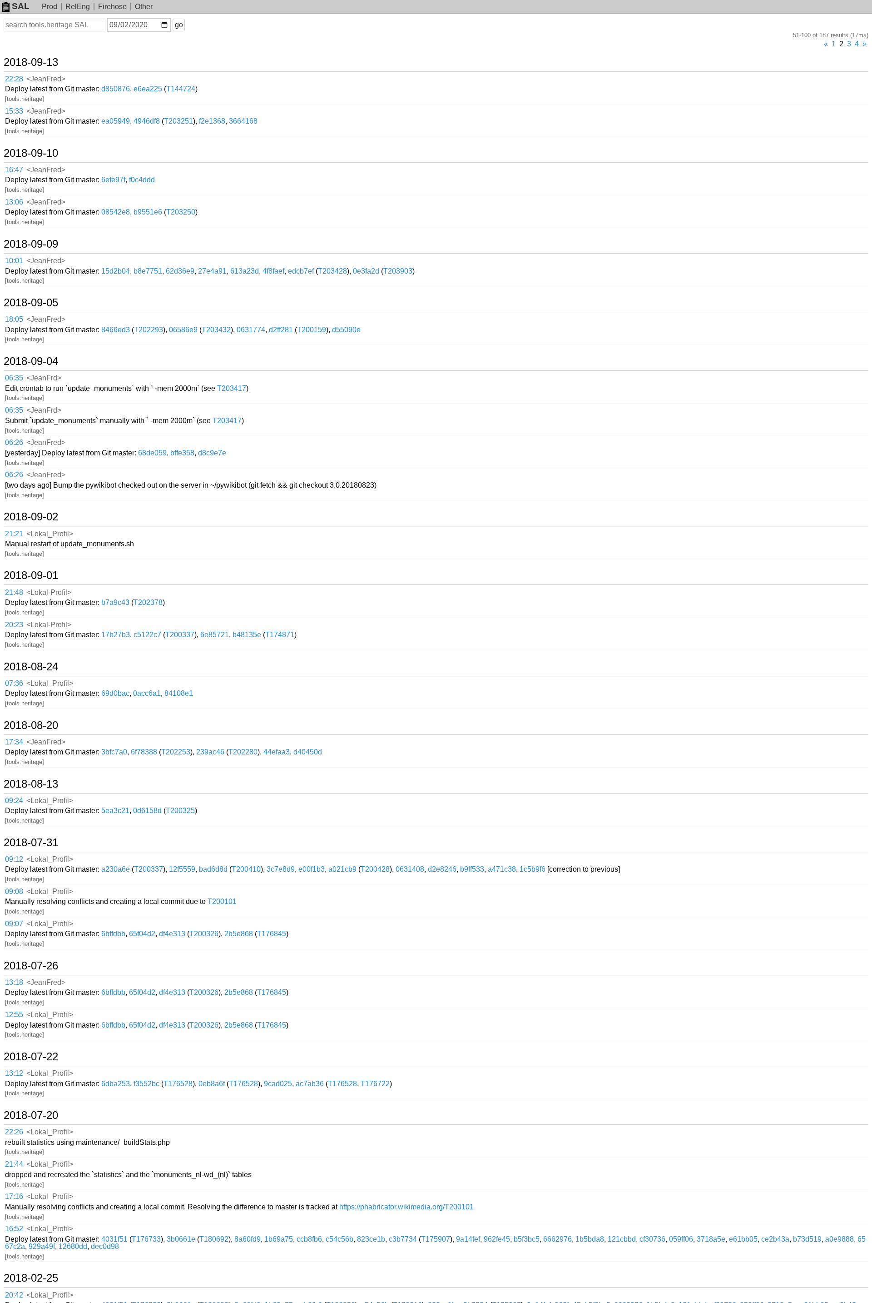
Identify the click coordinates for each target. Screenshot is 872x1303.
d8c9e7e (212, 453)
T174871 (279, 635)
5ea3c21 (115, 810)
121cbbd (622, 1239)
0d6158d (147, 810)
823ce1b (371, 1239)
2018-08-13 (31, 784)
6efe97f (113, 180)
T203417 (231, 388)
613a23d (244, 271)
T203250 (180, 212)
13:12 (14, 1073)
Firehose (112, 6)
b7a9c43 (115, 602)
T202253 (175, 752)
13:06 (14, 202)
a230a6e (115, 869)
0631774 (251, 330)
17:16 (14, 1196)
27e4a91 (212, 271)
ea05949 (115, 121)
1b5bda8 (589, 1239)
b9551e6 (148, 212)
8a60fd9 (247, 1239)
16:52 (14, 1229)
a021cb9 (342, 869)
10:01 (14, 261)
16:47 (14, 170)
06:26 (14, 442)
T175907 (435, 1239)
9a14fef (468, 1239)
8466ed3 (115, 330)
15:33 (14, 111)
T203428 (332, 271)
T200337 (179, 635)
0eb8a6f (211, 1084)
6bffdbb (113, 934)
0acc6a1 (147, 693)
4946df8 (147, 121)
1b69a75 (278, 1239)
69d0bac (115, 693)
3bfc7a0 (114, 752)
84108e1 (178, 693)
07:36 (14, 683)
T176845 (271, 934)
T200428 (375, 869)
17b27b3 (115, 635)
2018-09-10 (31, 153)
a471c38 (502, 869)
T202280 (243, 752)
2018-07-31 (31, 842)
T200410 (246, 869)
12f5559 (182, 869)
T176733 (146, 1239)
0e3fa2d (366, 271)
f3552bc (146, 1084)
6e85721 (214, 635)
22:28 (14, 79)
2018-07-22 (31, 1056)
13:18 (14, 982)
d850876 (115, 89)
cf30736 (652, 1239)
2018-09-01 (31, 575)
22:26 (14, 1132)
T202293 (148, 330)
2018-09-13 (31, 62)
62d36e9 (180, 271)
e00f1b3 (311, 869)
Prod (49, 6)
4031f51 (114, 1239)
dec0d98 (105, 1246)
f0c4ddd (142, 180)
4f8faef (273, 271)
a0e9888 (839, 1239)
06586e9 (183, 330)
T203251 (178, 121)
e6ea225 (148, 89)
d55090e (346, 330)
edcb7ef (301, 271)
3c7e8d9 (281, 869)
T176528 (178, 1084)
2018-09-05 (31, 302)
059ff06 (681, 1239)
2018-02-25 (31, 1278)
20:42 (14, 1295)
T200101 (222, 901)
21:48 (14, 592)
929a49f (42, 1246)
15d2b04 (115, 271)
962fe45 (497, 1239)
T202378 (148, 602)
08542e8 (115, 212)
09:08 (14, 891)
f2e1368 (212, 121)
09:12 (14, 859)
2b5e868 (238, 934)
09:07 (14, 924)
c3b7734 (403, 1239)
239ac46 (210, 752)
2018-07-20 (31, 1115)
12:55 (14, 1014)
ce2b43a (775, 1239)
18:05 (14, 319)
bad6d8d (213, 869)
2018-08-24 (31, 666)
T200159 (311, 330)
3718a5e (711, 1239)
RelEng (77, 6)
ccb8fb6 (309, 1239)
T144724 (180, 89)
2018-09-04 (31, 361)
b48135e (247, 635)
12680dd (73, 1246)
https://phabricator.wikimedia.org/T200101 (406, 1207)
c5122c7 (147, 635)
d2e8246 (442, 869)
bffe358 (182, 453)
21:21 (14, 534)
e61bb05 (743, 1239)
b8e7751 (148, 271)
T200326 (203, 934)
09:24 (14, 800)
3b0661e (181, 1239)
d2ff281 (281, 330)
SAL (21, 6)
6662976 (557, 1239)
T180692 (213, 1239)
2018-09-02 (31, 516)
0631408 (410, 869)
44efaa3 (276, 752)
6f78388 (144, 752)
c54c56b (339, 1239)
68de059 (152, 453)
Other (144, 6)
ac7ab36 (310, 1084)
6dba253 (115, 1084)
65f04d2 (142, 934)
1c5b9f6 (532, 869)
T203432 (216, 330)
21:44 (14, 1164)
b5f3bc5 (527, 1239)
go (179, 25)
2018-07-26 (31, 965)
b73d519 (807, 1239)
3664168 (243, 121)
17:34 (14, 742)
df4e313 (172, 934)
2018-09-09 (31, 244)
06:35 (14, 378)
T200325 (180, 810)
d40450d (307, 752)
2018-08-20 (31, 725)
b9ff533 (472, 869)
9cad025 (278, 1084)
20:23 (14, 625)
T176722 (375, 1084)
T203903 (397, 271)
